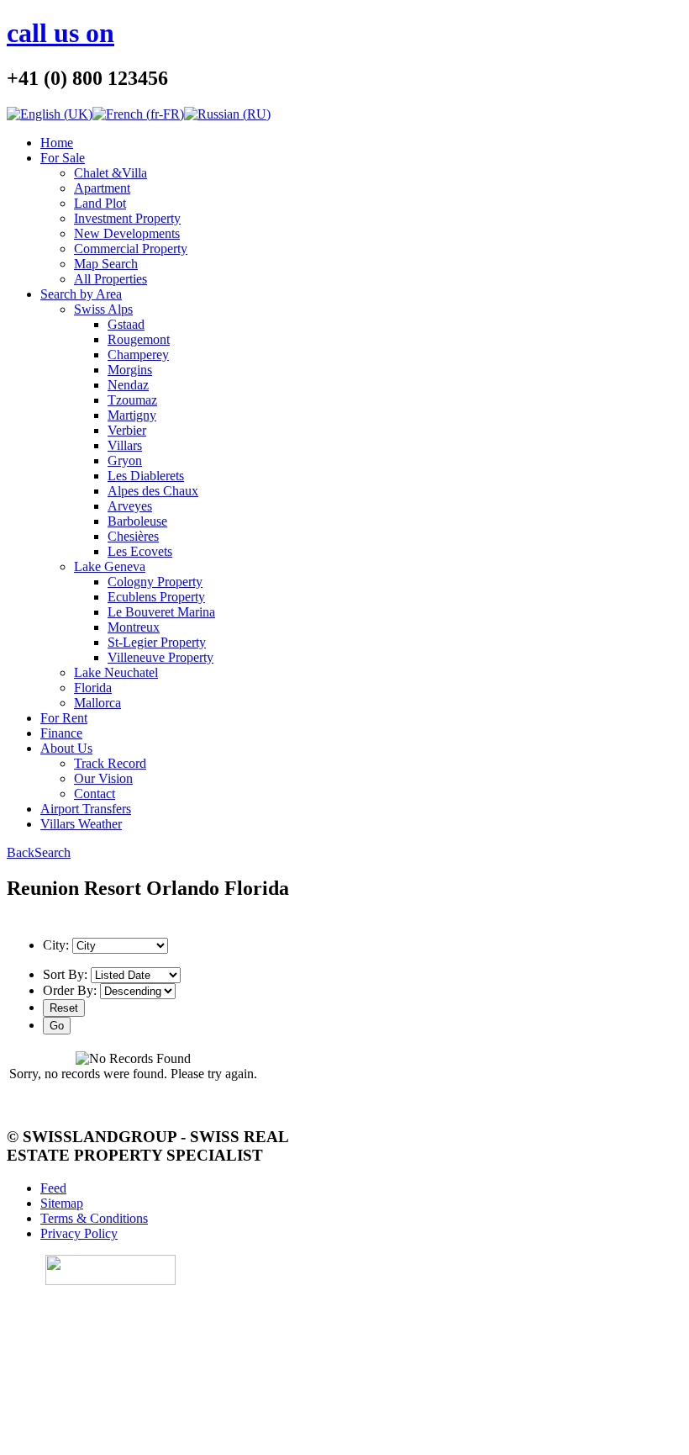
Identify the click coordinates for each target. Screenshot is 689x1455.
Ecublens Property (156, 597)
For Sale (62, 158)
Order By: (70, 990)
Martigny (132, 415)
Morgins (130, 369)
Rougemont (139, 339)
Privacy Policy (79, 1233)
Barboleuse (137, 521)
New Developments (127, 233)
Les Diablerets (146, 475)
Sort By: (65, 974)
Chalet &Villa (110, 173)
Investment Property (127, 218)
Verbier (127, 430)
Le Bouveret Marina (161, 612)
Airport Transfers (85, 809)
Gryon (125, 460)
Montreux (134, 627)
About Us (66, 748)
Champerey (138, 354)
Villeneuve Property (160, 657)
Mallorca (97, 703)
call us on (60, 33)
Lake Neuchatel (116, 672)
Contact (94, 793)
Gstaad (126, 324)
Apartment (102, 188)
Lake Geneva (109, 566)
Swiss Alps (103, 309)
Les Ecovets (140, 551)
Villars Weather (81, 824)
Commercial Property (130, 248)
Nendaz (128, 385)
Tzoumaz (132, 400)
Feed (53, 1188)
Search (52, 852)
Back (20, 852)
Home (56, 142)
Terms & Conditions (94, 1218)
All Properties (110, 279)
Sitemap (61, 1203)
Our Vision (103, 778)
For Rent (63, 718)
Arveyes (130, 506)
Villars (125, 445)
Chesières (133, 536)
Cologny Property (155, 581)
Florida (93, 687)
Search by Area (81, 294)
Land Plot (100, 203)
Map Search (106, 264)
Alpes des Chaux (153, 491)
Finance (61, 733)
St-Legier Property (157, 642)
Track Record (110, 763)
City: (56, 945)
